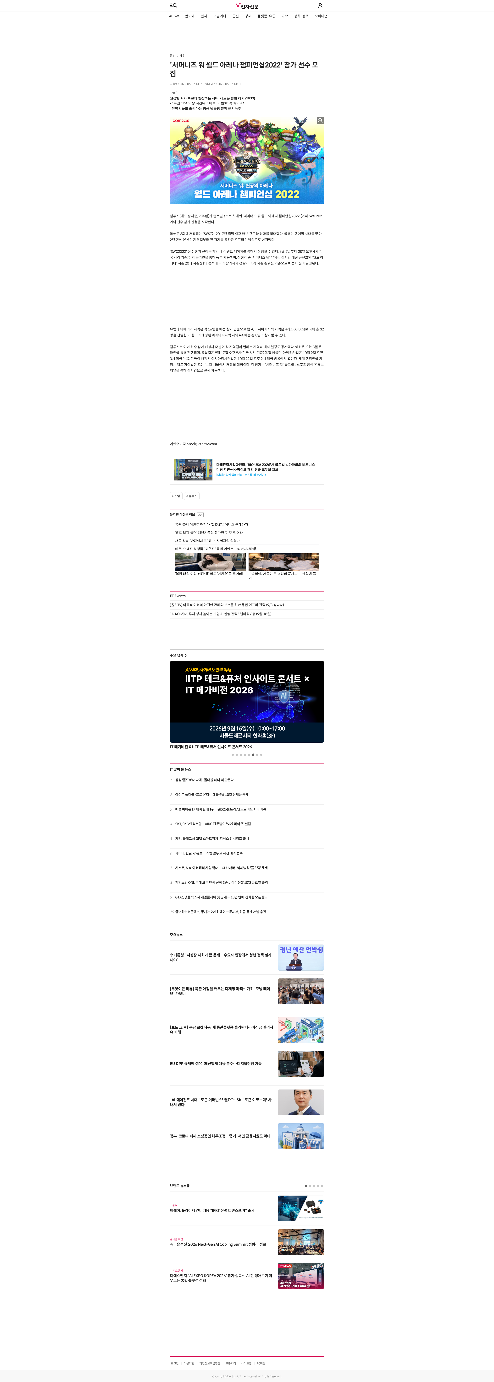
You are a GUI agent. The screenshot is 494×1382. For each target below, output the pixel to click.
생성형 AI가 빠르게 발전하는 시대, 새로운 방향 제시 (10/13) (212, 98)
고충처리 (230, 1363)
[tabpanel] (247, 706)
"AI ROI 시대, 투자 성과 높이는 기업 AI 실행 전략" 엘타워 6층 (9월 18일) (221, 614)
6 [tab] (253, 755)
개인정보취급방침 (209, 1363)
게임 (182, 56)
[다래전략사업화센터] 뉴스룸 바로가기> (241, 475)
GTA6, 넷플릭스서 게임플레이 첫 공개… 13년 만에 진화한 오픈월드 (221, 897)
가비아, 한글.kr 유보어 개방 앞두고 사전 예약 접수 (209, 853)
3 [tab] (241, 755)
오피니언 (321, 16)
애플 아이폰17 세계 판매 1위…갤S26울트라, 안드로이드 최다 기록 (220, 809)
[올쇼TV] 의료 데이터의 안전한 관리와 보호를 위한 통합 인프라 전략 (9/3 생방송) (227, 605)
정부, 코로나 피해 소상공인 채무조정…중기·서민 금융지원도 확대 (220, 1136)
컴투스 (193, 496)
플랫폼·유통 (266, 16)
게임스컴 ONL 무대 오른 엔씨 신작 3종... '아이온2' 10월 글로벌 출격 (221, 883)
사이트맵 (246, 1363)
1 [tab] (233, 755)
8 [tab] (261, 755)
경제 (248, 16)
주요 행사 (178, 655)
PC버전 (261, 1363)
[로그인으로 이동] (320, 5)
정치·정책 (301, 16)
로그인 (175, 1363)
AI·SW (174, 16)
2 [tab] (237, 755)
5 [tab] (249, 755)
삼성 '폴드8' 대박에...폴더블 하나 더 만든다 (204, 780)
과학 (284, 16)
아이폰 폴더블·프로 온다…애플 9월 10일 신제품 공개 (212, 795)
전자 (204, 16)
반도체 (190, 16)
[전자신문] (247, 5)
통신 (235, 16)
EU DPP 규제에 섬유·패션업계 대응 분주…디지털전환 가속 (216, 1063)
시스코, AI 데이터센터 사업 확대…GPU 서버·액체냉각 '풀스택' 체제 (221, 868)
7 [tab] (257, 755)
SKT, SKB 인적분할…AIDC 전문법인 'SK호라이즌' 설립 (213, 824)
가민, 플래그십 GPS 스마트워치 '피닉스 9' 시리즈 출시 (212, 839)
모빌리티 (219, 16)
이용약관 (189, 1363)
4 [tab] (245, 755)
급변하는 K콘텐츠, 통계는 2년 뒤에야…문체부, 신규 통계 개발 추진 (220, 912)
